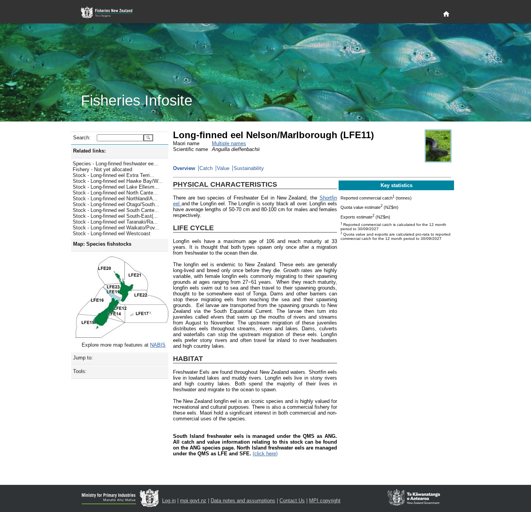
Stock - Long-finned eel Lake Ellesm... (116, 187)
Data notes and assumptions (243, 500)
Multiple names (229, 143)
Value (223, 168)
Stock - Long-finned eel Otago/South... (116, 204)
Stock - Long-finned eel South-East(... (115, 216)
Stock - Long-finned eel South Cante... (116, 210)
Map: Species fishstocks (102, 244)
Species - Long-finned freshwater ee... (115, 164)
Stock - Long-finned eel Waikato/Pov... (116, 228)
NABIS (158, 345)
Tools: (80, 371)
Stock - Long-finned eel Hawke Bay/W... (117, 181)
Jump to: (83, 358)
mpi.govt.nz (193, 500)
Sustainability (249, 168)
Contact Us (292, 500)
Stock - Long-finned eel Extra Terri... (113, 175)
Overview (184, 168)
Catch (206, 168)
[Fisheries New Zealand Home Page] (111, 12)
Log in (169, 500)
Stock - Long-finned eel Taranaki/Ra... (115, 222)
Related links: (89, 151)
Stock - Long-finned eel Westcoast (111, 233)
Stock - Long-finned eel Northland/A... (115, 198)
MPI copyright (325, 500)
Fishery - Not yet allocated (102, 169)
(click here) (265, 453)
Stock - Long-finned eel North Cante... (115, 193)
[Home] (446, 14)
